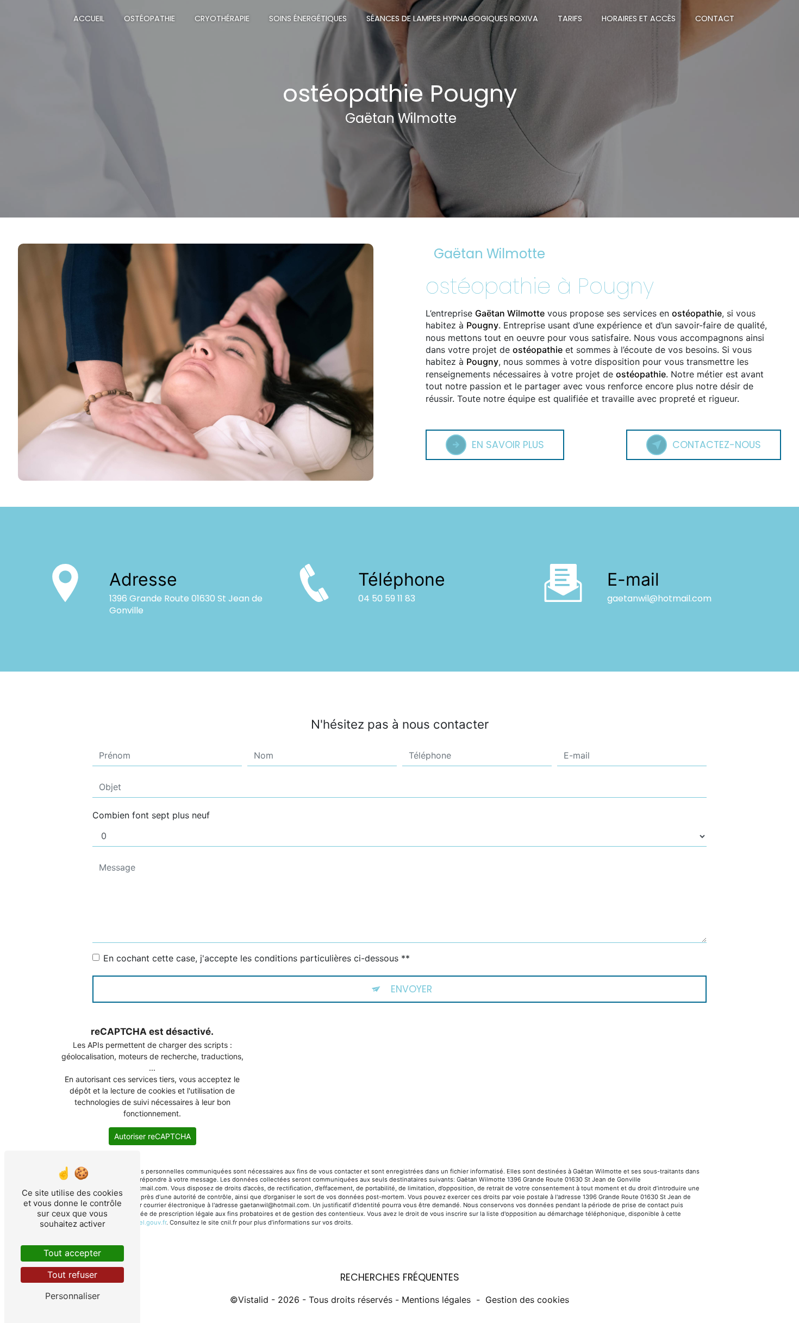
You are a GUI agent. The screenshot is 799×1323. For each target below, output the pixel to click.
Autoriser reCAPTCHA (152, 1136)
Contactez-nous (716, 444)
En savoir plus (508, 444)
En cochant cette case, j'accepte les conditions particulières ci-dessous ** (256, 958)
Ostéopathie (149, 18)
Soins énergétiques (308, 18)
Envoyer (411, 989)
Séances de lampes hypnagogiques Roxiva (452, 18)
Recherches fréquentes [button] (399, 1277)
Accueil (88, 18)
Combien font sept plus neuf (151, 815)
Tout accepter (72, 1252)
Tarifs (570, 18)
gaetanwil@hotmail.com (659, 598)
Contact (714, 18)
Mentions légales (436, 1299)
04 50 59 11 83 (386, 598)
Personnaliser (72, 1295)
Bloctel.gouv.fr (145, 1222)
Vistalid (253, 1299)
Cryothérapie (222, 18)
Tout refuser (72, 1274)
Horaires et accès (639, 18)
